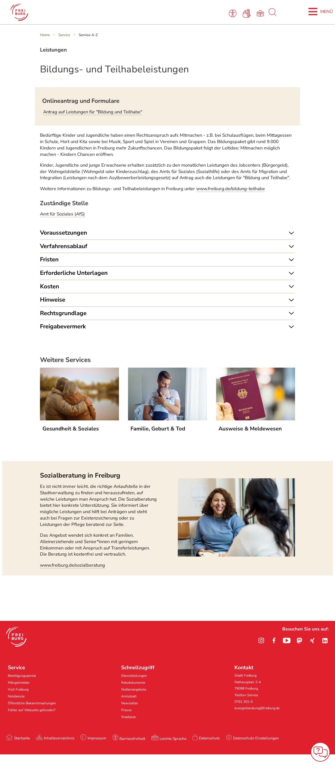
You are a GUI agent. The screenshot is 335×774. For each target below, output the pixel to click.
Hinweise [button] (52, 300)
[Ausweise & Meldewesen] (255, 419)
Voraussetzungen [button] (63, 233)
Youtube (287, 640)
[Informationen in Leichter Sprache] (261, 13)
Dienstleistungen (134, 675)
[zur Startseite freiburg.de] (71, 12)
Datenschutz (209, 738)
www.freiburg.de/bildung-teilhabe (230, 189)
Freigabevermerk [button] (63, 326)
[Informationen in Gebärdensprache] (247, 13)
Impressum (97, 738)
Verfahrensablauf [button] (63, 246)
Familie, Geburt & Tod (157, 428)
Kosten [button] (49, 286)
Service (64, 34)
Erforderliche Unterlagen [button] (74, 273)
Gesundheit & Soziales (70, 428)
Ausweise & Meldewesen (250, 428)
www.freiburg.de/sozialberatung (72, 565)
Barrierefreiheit (132, 738)
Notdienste (16, 696)
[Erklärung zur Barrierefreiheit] (233, 13)
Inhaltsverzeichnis (59, 738)
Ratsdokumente (133, 682)
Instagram (261, 640)
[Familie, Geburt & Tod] (167, 419)
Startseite (22, 738)
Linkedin (325, 640)
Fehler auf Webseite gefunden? (31, 710)
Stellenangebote (133, 689)
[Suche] (272, 14)
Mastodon (299, 640)
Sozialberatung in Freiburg (80, 475)
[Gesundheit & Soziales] (79, 419)
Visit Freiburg (18, 689)
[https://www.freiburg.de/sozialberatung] (236, 555)
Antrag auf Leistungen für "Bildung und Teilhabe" (92, 112)
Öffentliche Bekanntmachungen (32, 703)
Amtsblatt (129, 696)
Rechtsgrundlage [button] (63, 313)
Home (45, 34)
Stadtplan (128, 717)
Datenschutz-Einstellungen (256, 738)
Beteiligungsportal (22, 675)
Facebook (274, 640)
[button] (16, 637)
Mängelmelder (19, 682)
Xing (312, 640)
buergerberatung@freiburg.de (257, 708)
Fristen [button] (49, 259)
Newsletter (129, 703)
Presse (126, 710)
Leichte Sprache (173, 738)
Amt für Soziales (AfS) (62, 214)
